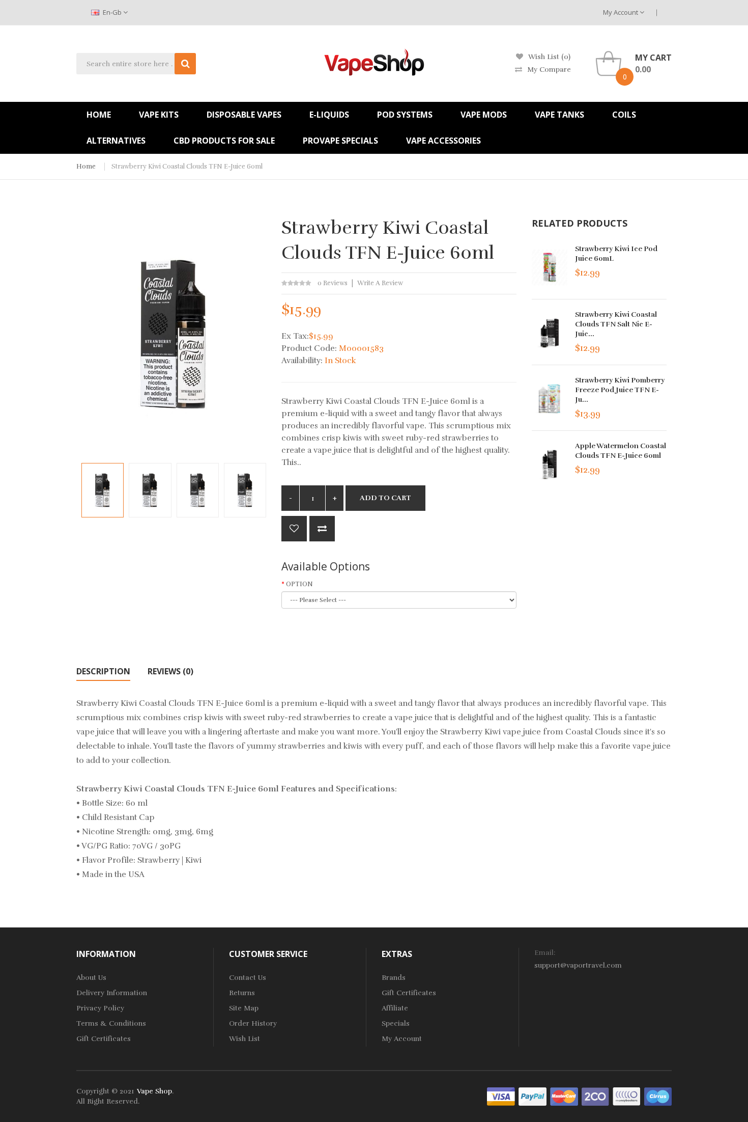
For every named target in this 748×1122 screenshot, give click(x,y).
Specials (396, 1023)
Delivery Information (111, 993)
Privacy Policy (100, 1008)
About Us (91, 977)
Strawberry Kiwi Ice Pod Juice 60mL (616, 253)
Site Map (243, 1008)
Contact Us (247, 977)
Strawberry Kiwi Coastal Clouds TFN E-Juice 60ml (187, 166)
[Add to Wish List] (294, 528)
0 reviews (333, 283)
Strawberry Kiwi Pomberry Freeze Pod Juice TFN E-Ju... (620, 390)
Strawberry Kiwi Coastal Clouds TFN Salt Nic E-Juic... (616, 324)
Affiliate (395, 1008)
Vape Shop (154, 1091)
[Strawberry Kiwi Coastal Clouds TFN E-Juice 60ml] (102, 490)
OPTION (299, 584)
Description (103, 671)
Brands (394, 977)
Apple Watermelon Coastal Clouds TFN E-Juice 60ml (620, 451)
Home (86, 166)
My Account (621, 12)
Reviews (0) (170, 671)
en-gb (112, 12)
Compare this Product (322, 528)
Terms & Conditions (111, 1023)
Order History (253, 1023)
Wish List (244, 1038)
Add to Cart (385, 498)
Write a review (380, 283)
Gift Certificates (103, 1038)
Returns (242, 993)
